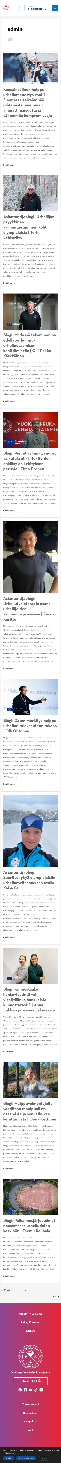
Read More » (9, 165)
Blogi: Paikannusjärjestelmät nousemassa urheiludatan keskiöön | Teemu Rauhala (29, 1226)
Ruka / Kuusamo (30, 1322)
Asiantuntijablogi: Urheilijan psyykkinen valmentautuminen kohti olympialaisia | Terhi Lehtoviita (28, 227)
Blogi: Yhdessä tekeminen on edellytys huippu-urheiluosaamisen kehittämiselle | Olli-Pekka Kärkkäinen (29, 345)
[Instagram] (20, 1390)
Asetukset (44, 1458)
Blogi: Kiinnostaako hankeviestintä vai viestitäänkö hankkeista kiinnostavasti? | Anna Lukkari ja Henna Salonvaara (29, 1000)
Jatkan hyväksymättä (26, 1458)
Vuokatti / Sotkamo (30, 1314)
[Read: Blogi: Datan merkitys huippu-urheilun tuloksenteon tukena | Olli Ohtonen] (30, 697)
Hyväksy (9, 1458)
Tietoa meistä (30, 1404)
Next (55, 1296)
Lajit (30, 1430)
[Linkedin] (41, 1390)
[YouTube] (30, 1390)
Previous (7, 1290)
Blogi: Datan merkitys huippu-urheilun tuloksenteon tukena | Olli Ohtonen (30, 726)
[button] (31, 1381)
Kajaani (30, 1331)
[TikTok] (36, 1390)
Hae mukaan (30, 1413)
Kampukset (30, 1421)
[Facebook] (25, 1390)
